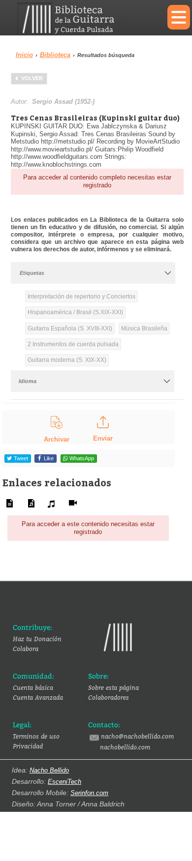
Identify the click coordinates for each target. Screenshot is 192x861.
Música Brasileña (144, 328)
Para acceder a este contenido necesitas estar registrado (88, 527)
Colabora (25, 649)
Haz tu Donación (37, 639)
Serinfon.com (89, 793)
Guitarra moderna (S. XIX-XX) (67, 359)
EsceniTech (64, 781)
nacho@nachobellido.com (137, 736)
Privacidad (28, 746)
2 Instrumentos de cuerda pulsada (73, 344)
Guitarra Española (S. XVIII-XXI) (70, 328)
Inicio (24, 55)
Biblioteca (55, 55)
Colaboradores (108, 697)
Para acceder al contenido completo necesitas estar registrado (97, 181)
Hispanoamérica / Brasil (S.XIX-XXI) (75, 312)
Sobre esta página (113, 687)
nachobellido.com (125, 747)
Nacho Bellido (49, 770)
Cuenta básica (33, 687)
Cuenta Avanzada (38, 697)
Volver (32, 78)
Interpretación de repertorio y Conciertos (81, 296)
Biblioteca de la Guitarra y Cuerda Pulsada (85, 18)
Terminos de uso (36, 736)
